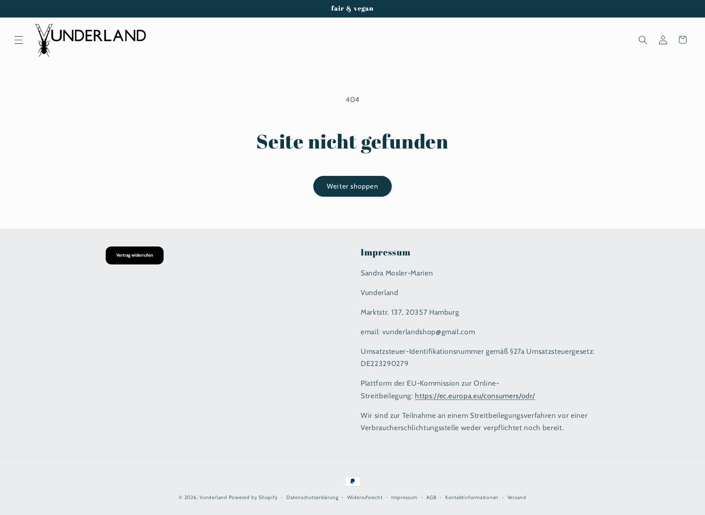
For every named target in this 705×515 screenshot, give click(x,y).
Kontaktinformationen (472, 497)
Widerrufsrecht (365, 497)
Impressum (404, 497)
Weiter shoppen (352, 186)
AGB (431, 497)
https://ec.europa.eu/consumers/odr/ (475, 395)
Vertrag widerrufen (134, 255)
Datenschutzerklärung (312, 497)
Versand (517, 497)
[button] (19, 39)
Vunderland (213, 497)
